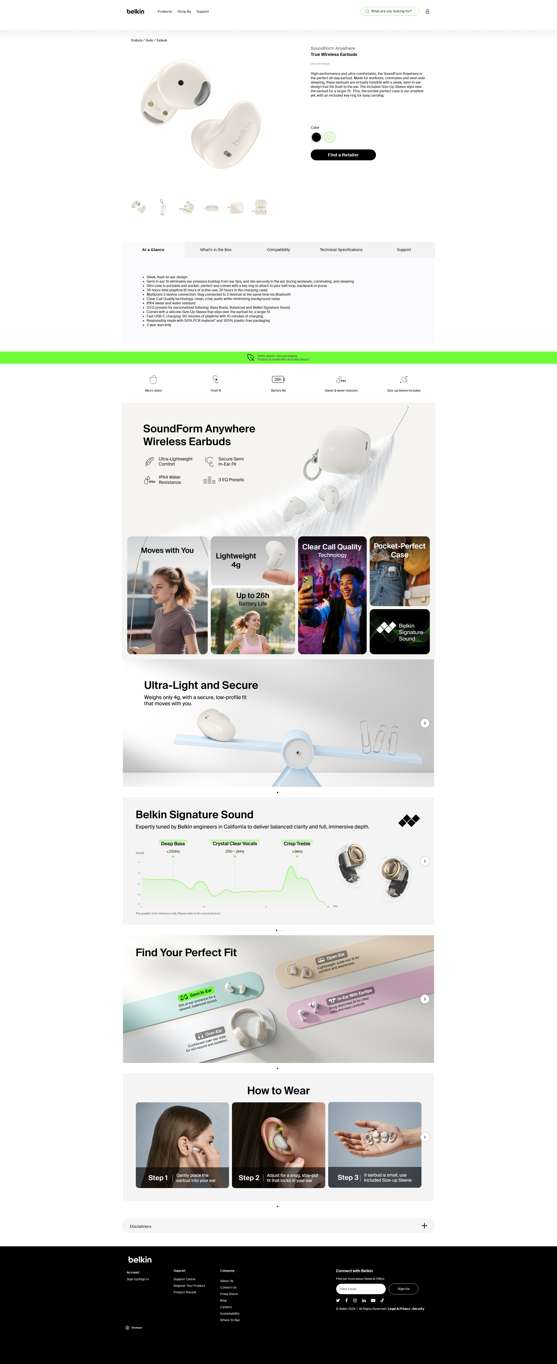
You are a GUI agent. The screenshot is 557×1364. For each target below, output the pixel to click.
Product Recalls (185, 1292)
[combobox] (390, 11)
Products (136, 40)
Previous (128, 724)
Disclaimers (140, 1226)
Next (425, 724)
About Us (226, 1281)
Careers (226, 1307)
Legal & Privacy (399, 1309)
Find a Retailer (343, 155)
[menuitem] (166, 14)
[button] (427, 11)
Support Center (185, 1279)
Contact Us (228, 1287)
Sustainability (230, 1313)
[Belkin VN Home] (136, 11)
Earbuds (162, 40)
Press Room (229, 1294)
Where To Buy (230, 1320)
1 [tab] (277, 792)
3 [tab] (280, 930)
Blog (223, 1300)
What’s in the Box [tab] (216, 250)
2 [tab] (279, 792)
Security (418, 1309)
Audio (149, 40)
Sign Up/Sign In (138, 1279)
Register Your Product (189, 1286)
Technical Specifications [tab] (341, 250)
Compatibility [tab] (278, 250)
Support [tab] (404, 250)
